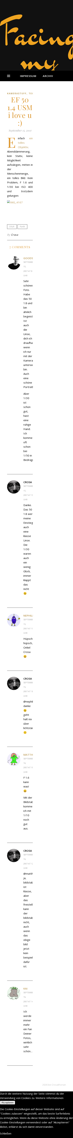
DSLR (11, 226)
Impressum (28, 76)
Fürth (22, 226)
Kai (25, 988)
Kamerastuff (17, 93)
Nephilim (29, 615)
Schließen (5, 1133)
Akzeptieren (7, 1102)
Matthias (30, 754)
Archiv (48, 76)
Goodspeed (31, 258)
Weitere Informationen (49, 1098)
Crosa (14, 234)
